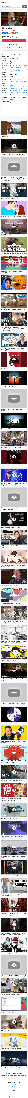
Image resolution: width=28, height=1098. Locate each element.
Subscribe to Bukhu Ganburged (14, 40)
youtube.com (18, 1096)
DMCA (14, 1084)
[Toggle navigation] (25, 2)
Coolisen (4, 3)
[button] (24, 6)
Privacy (14, 1086)
